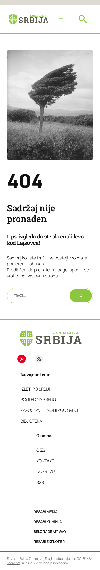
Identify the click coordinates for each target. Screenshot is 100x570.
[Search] (81, 295)
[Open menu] (61, 18)
